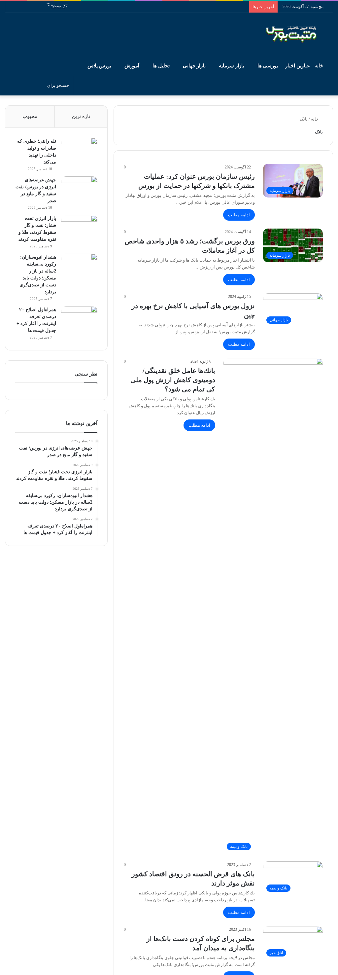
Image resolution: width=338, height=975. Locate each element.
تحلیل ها (161, 65)
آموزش (131, 65)
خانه (319, 65)
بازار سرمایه (231, 65)
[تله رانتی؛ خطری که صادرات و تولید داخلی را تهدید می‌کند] (79, 150)
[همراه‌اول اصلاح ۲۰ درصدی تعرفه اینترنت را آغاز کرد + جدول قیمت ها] (79, 318)
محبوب (29, 116)
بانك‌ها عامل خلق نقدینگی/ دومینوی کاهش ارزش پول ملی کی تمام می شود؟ (172, 380)
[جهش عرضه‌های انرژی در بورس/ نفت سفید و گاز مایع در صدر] (79, 188)
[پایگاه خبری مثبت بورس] (299, 34)
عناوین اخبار (297, 65)
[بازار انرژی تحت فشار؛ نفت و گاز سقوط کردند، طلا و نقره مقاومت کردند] (79, 227)
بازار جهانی (194, 65)
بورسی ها (267, 65)
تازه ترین (81, 116)
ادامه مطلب (239, 214)
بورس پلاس (99, 65)
